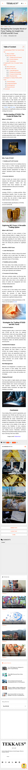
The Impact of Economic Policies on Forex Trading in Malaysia (12, 495)
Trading (5, 26)
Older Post (14, 531)
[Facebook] (2, 762)
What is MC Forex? (11, 66)
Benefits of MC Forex (11, 68)
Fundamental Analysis (12, 83)
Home (2, 26)
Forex (9, 26)
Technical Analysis (11, 81)
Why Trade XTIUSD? (11, 55)
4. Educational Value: (13, 76)
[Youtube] (16, 762)
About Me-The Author (10, 638)
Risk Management (11, 85)
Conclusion (7, 89)
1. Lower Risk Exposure (13, 70)
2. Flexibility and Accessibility (15, 72)
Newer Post (14, 527)
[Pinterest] (19, 762)
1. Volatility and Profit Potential (15, 57)
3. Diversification (12, 61)
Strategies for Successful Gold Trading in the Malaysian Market (14, 483)
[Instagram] (5, 762)
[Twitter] (9, 762)
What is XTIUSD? (10, 53)
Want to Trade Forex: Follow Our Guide (13, 508)
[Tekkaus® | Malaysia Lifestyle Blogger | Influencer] (12, 4)
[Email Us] (24, 766)
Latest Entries (7, 663)
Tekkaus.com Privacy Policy (12, 622)
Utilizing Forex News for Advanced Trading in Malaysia (12, 470)
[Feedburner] (12, 762)
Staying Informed (11, 87)
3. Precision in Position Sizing (15, 74)
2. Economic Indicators (13, 59)
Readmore (4, 593)
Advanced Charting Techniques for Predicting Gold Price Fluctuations (12, 458)
